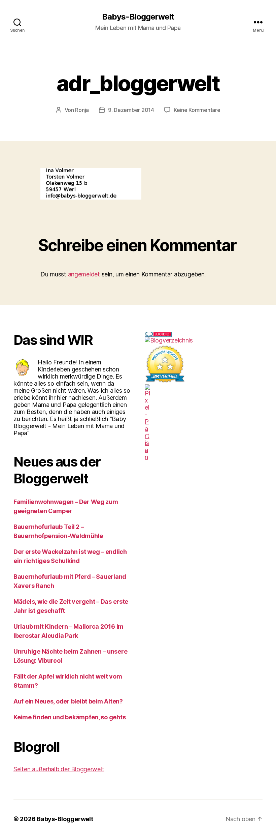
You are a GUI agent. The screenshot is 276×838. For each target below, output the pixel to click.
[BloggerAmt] (204, 340)
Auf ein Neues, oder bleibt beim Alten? (68, 701)
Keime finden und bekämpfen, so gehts (69, 717)
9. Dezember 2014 (131, 110)
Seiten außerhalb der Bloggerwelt (58, 769)
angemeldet (84, 274)
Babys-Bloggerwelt (138, 17)
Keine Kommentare (197, 110)
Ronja (82, 110)
